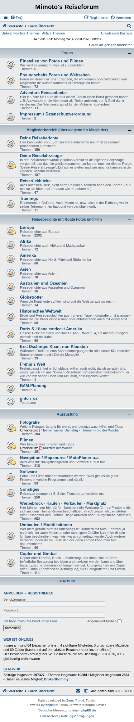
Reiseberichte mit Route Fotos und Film (67, 219)
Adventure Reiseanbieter (43, 92)
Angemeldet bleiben (102, 621)
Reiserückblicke (35, 180)
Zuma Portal (75, 700)
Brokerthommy (56, 679)
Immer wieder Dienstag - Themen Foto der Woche (81, 430)
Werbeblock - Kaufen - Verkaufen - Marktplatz (63, 503)
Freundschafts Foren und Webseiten (55, 75)
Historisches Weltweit (40, 311)
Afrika (25, 241)
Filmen (26, 440)
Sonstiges (29, 489)
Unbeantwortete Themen (20, 33)
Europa (27, 227)
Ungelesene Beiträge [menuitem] (116, 33)
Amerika (28, 255)
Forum (67, 53)
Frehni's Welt (32, 364)
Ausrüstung (67, 414)
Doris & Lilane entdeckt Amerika (51, 329)
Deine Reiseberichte (39, 138)
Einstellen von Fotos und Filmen (51, 61)
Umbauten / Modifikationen (46, 524)
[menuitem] (16, 17)
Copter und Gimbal (38, 553)
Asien (25, 269)
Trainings (29, 198)
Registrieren (40, 593)
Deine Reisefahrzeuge (41, 155)
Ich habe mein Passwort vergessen (30, 621)
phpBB (50, 704)
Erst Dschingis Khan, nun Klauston (54, 346)
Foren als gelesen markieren (110, 45)
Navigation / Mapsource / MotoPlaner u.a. (60, 457)
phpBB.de (88, 710)
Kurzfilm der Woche (58, 448)
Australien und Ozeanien (44, 283)
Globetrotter (31, 297)
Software (28, 471)
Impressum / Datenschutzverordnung (56, 114)
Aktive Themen (53, 33)
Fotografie (30, 422)
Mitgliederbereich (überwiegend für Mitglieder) (67, 130)
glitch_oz (29, 398)
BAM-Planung (33, 385)
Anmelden (13, 593)
